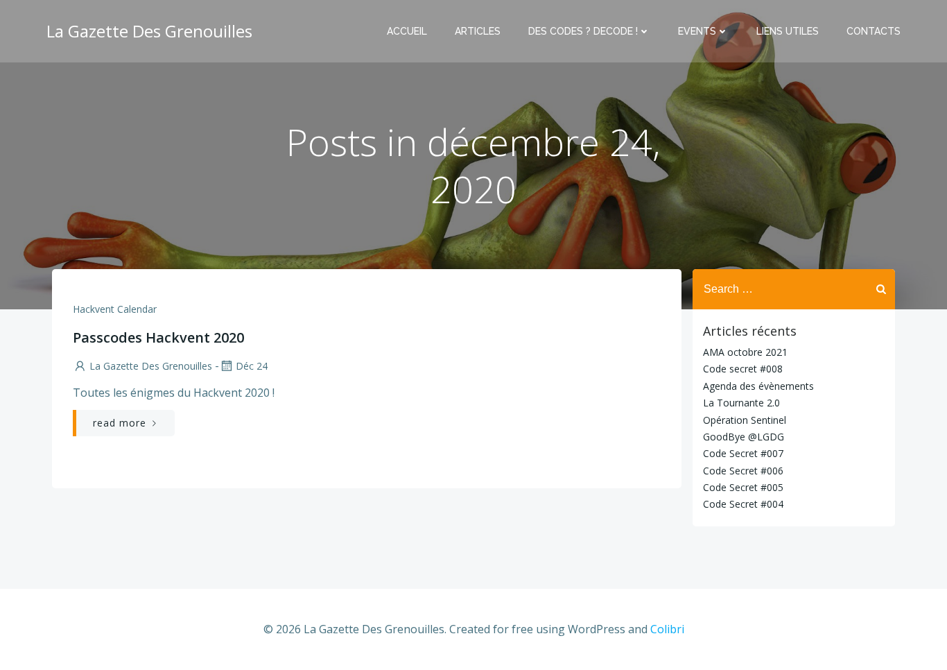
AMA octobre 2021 (745, 352)
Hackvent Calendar (115, 309)
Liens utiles (787, 31)
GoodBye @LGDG (743, 436)
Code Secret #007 (743, 453)
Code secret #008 (743, 368)
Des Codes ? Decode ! (583, 31)
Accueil (407, 31)
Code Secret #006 (743, 470)
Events (697, 31)
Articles (478, 31)
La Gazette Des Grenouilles (150, 365)
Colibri (667, 629)
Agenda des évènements (758, 386)
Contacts (873, 31)
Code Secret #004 (743, 503)
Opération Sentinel (744, 420)
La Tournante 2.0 (741, 402)
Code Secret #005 (743, 487)
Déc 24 (252, 365)
